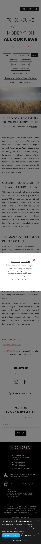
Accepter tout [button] (11, 535)
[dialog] (20, 531)
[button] (20, 540)
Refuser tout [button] (30, 535)
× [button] (38, 520)
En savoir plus (19, 531)
